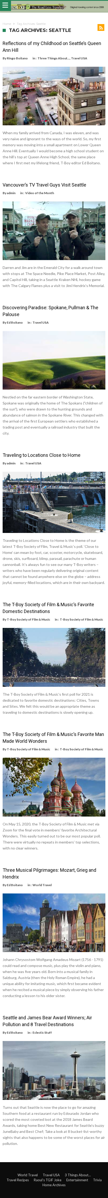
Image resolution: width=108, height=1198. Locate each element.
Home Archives (54, 1185)
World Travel (42, 885)
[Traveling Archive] (54, 6)
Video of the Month (39, 193)
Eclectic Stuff (42, 1032)
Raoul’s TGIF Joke (47, 1180)
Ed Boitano (15, 322)
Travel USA (79, 58)
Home (7, 24)
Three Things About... (53, 58)
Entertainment (77, 1180)
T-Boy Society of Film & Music (28, 619)
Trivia (97, 1180)
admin (11, 193)
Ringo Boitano (17, 58)
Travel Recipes (18, 1180)
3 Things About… (78, 1175)
